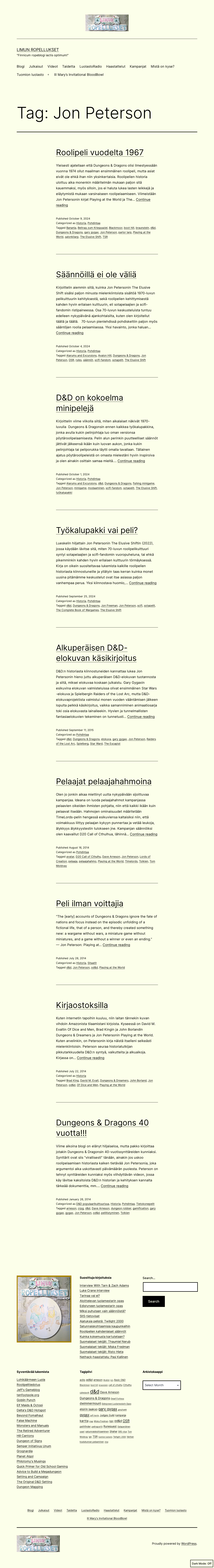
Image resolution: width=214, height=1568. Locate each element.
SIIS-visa (122, 1431)
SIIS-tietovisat (90, 1316)
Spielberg (83, 743)
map (91, 1421)
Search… (149, 1278)
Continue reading (69, 333)
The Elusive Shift (90, 236)
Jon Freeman (109, 605)
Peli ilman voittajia (89, 903)
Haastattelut (115, 66)
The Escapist (112, 743)
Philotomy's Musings (31, 1461)
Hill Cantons (25, 1435)
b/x (112, 1380)
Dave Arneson (111, 856)
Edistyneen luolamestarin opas (101, 1306)
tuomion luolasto (105, 1437)
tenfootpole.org (28, 1395)
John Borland (138, 1080)
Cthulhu (127, 1385)
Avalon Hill (105, 355)
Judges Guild (107, 1415)
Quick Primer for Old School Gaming (42, 1466)
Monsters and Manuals (33, 1425)
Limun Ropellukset (38, 49)
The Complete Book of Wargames (77, 610)
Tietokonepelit (145, 1203)
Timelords (131, 861)
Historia (81, 223)
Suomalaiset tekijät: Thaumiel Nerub (105, 1341)
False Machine (27, 1420)
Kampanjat (138, 66)
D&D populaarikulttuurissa (92, 1203)
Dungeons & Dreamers (114, 1080)
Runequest (110, 1426)
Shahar (113, 1431)
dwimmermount (90, 1403)
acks (82, 1379)
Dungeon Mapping (30, 1487)
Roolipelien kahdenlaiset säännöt (103, 1331)
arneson (71, 1208)
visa (106, 1442)
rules (79, 360)
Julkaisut (36, 66)
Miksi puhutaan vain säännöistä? (103, 1311)
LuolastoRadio (91, 66)
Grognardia (25, 1451)
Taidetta (68, 66)
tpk (90, 1436)
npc (111, 1421)
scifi (139, 605)
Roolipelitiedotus (28, 1384)
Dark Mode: (199, 1563)
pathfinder (85, 1426)
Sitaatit (92, 963)
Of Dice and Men (87, 1085)
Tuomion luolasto (30, 75)
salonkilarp (72, 236)
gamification (140, 1208)
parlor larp (125, 232)
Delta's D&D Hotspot (31, 1410)
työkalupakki (64, 492)
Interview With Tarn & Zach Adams (104, 1285)
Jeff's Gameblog (28, 1390)
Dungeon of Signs (29, 1441)
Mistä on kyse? (162, 66)
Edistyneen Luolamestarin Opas (116, 1403)
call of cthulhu (115, 1385)
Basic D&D (120, 1380)
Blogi (21, 66)
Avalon (106, 1380)
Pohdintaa (94, 223)
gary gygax (91, 232)
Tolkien (143, 861)
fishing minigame (143, 483)
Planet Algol (25, 1456)
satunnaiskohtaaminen (97, 1431)
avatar (70, 856)
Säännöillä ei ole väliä (96, 274)
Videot (52, 66)
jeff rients (94, 1415)
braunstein (142, 227)
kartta (84, 1421)
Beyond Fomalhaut (30, 1415)
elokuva (106, 739)
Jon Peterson (108, 232)
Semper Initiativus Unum (34, 1446)
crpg (81, 1208)
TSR (105, 236)
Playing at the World (111, 861)
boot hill (129, 227)
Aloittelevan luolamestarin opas (102, 1301)
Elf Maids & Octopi (30, 1405)
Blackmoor (115, 227)
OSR (71, 360)
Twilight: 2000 (119, 1437)
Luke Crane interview (95, 1290)
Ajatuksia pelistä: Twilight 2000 (102, 1321)
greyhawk (122, 1409)
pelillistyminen (110, 1212)
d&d (152, 227)
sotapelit (117, 360)
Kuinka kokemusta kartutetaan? (102, 1336)
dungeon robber (121, 1208)
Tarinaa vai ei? (90, 1295)
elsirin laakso (88, 1409)
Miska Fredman (101, 1421)
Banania (71, 227)
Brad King (72, 1080)
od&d (94, 967)
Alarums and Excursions (81, 355)
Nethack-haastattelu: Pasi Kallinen (104, 1357)
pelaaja (72, 861)
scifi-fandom (103, 360)
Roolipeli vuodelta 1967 (100, 152)
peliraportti (97, 1426)
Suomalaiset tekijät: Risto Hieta (101, 1351)
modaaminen (96, 488)
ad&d (89, 1379)
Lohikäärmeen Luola (31, 1379)
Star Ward (96, 743)
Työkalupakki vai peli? (97, 530)
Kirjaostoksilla (82, 1005)
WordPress (188, 1543)
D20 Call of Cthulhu (88, 856)
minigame (80, 488)
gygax (69, 1212)
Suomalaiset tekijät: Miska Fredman (105, 1346)
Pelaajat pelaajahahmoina (104, 781)
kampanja (120, 1415)
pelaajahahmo (87, 861)
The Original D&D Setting (34, 1482)
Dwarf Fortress (117, 1398)
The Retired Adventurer (33, 1430)
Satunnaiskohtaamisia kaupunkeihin (105, 1326)
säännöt (88, 360)
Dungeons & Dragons (69, 232)
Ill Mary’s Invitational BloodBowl (79, 75)
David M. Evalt (89, 1080)
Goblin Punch (26, 1400)
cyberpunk (84, 1392)
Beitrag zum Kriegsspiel (93, 227)
